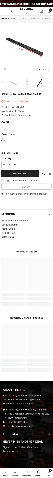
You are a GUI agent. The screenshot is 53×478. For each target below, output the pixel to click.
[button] (43, 69)
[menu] (3, 11)
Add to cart (20, 173)
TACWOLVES (17, 107)
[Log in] (41, 11)
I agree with (11, 180)
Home (4, 19)
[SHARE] (49, 174)
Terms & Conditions (28, 180)
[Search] (11, 11)
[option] (26, 47)
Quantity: (6, 158)
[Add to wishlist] (43, 173)
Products (14, 19)
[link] (13, 298)
